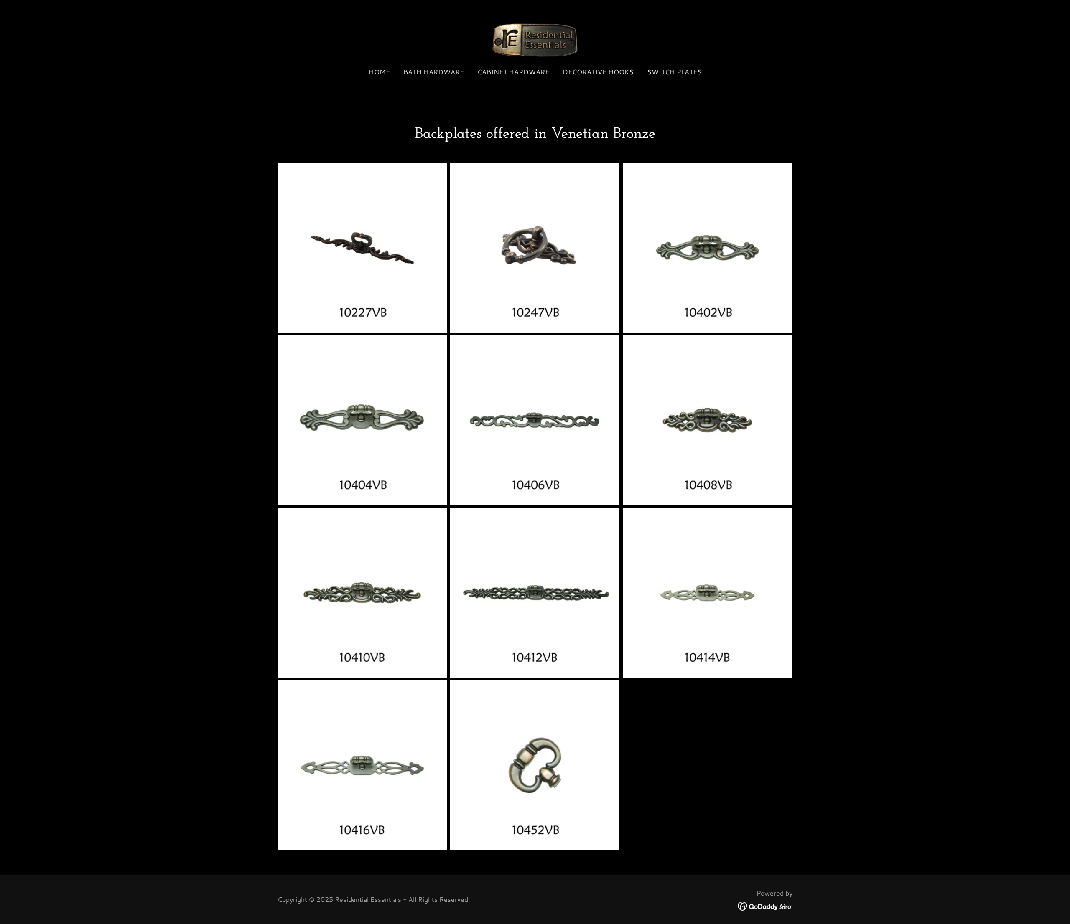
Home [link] (379, 71)
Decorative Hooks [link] (598, 71)
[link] (535, 38)
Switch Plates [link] (674, 71)
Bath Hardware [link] (433, 71)
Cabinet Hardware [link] (513, 71)
